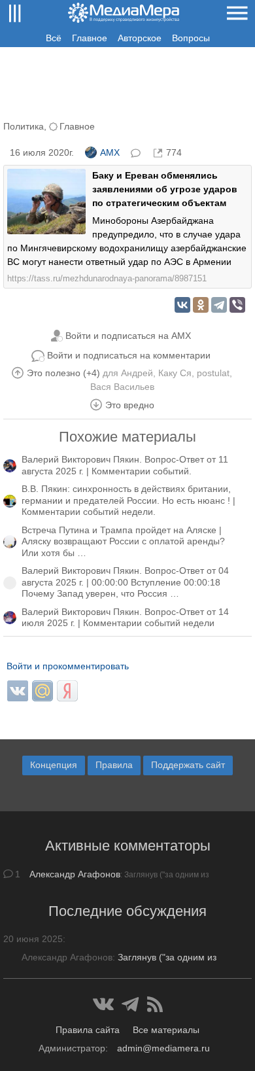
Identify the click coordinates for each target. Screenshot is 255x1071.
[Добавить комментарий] (137, 152)
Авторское (140, 38)
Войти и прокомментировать (68, 666)
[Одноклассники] (201, 305)
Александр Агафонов (74, 874)
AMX (110, 152)
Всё (53, 38)
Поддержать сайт (188, 765)
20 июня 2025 (33, 939)
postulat (213, 373)
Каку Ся (175, 373)
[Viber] (237, 305)
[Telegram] (219, 305)
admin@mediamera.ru (163, 1048)
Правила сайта (88, 1030)
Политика (23, 126)
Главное (89, 38)
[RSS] (155, 1004)
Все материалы (166, 1030)
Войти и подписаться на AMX (128, 335)
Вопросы (191, 38)
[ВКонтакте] (182, 305)
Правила (114, 765)
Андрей (137, 373)
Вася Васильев (122, 386)
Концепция (53, 765)
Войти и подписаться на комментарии (129, 355)
